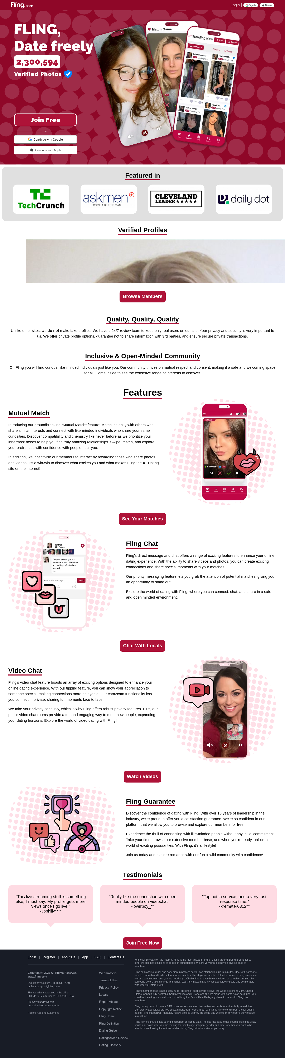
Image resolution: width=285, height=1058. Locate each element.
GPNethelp (47, 1001)
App (85, 957)
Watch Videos (142, 776)
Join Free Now (142, 943)
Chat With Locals (142, 645)
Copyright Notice (110, 1009)
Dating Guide (108, 1030)
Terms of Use (108, 980)
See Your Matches (142, 518)
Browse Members (143, 296)
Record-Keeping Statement (43, 1012)
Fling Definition (109, 1023)
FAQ (98, 957)
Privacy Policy (109, 987)
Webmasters (108, 973)
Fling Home (107, 1016)
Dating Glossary (110, 1045)
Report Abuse (108, 1001)
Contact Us (116, 957)
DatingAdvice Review (113, 1038)
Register (49, 957)
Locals (103, 994)
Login (235, 5)
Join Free (46, 120)
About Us (68, 957)
